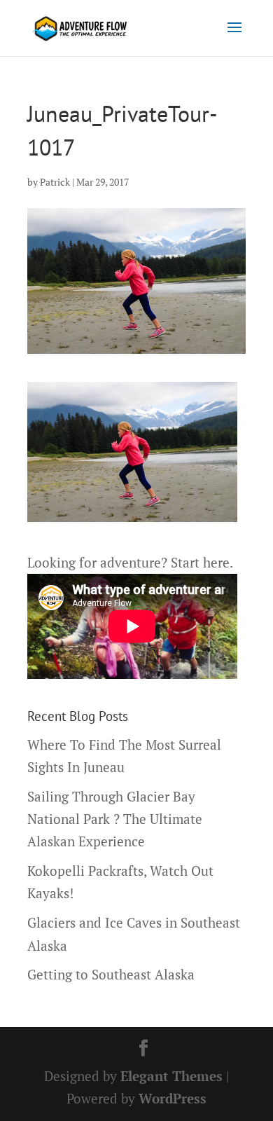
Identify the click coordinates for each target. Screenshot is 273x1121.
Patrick (55, 181)
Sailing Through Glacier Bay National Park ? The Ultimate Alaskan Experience (114, 819)
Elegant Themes (171, 1076)
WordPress (172, 1098)
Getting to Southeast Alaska (111, 974)
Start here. (201, 562)
